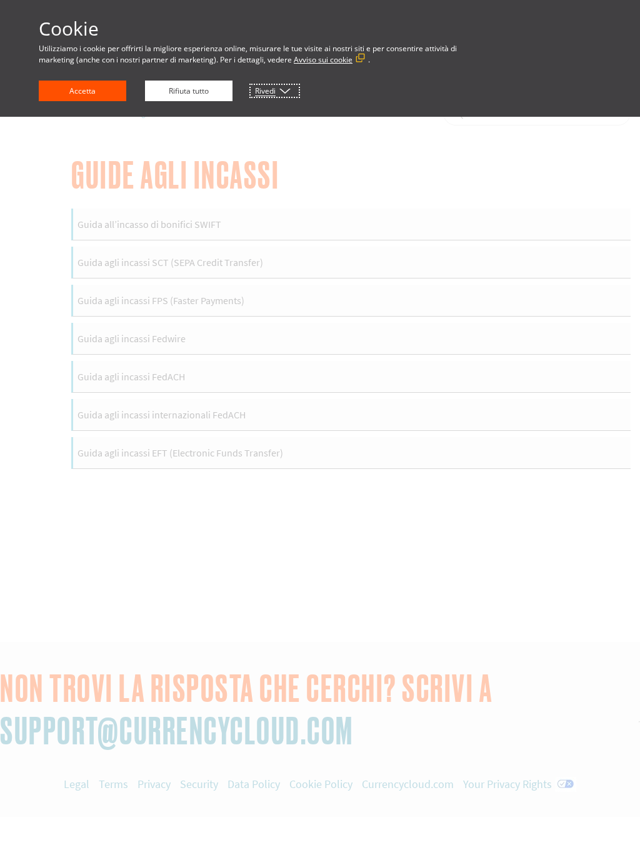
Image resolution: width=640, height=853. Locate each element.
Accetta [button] (82, 91)
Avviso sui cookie (323, 59)
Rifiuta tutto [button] (189, 91)
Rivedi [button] (265, 91)
